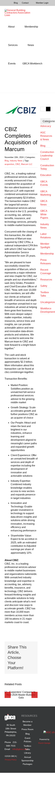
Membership (45, 253)
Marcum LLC (26, 164)
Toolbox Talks (44, 294)
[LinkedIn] (47, 716)
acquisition (9, 164)
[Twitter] (41, 723)
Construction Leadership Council (45, 155)
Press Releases (45, 262)
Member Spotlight (45, 245)
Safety (43, 286)
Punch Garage (44, 743)
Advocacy (45, 126)
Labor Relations (45, 236)
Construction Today (45, 167)
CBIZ (17, 164)
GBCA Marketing (45, 193)
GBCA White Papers (44, 214)
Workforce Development (45, 310)
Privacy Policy (10, 760)
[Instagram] (47, 723)
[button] (9, 82)
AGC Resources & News (45, 136)
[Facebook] (41, 716)
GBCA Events (44, 183)
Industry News (16, 161)
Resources (45, 279)
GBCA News (43, 203)
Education (45, 175)
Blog (7, 161)
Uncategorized (45, 302)
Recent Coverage (45, 271)
